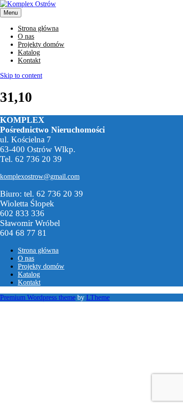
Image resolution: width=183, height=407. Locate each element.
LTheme (98, 297)
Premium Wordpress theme (38, 297)
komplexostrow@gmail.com (40, 176)
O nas (26, 36)
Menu (11, 12)
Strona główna (38, 28)
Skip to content (21, 75)
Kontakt (29, 60)
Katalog (29, 52)
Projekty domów (41, 44)
